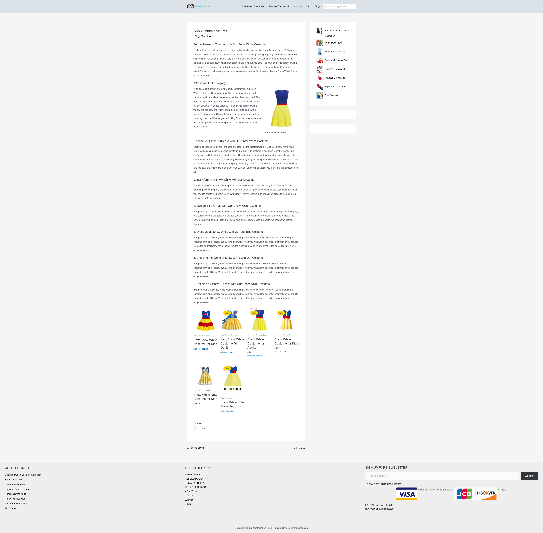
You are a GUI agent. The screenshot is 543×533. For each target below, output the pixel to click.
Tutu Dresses (11, 508)
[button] (300, 6)
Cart (308, 6)
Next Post (299, 448)
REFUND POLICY (194, 479)
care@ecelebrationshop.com (379, 509)
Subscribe (529, 476)
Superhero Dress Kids (16, 503)
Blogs (317, 6)
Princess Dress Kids (15, 499)
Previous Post (195, 448)
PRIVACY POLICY (194, 483)
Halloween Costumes (253, 6)
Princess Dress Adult (279, 6)
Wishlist (189, 500)
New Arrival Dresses (15, 484)
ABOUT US (191, 491)
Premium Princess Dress (17, 489)
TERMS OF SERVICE (196, 487)
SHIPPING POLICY (195, 474)
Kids (296, 6)
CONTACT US (192, 495)
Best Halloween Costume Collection (23, 475)
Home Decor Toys (14, 479)
